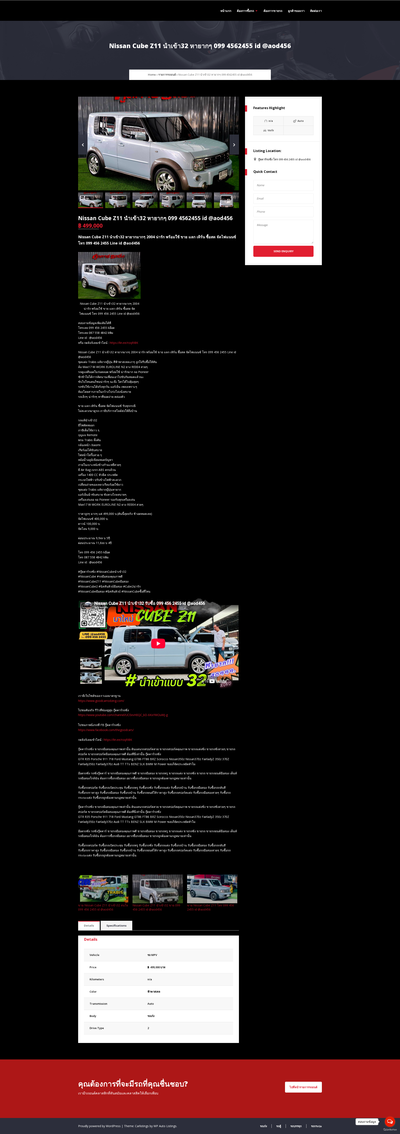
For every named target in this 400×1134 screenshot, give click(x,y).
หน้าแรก (225, 11)
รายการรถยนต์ (167, 74)
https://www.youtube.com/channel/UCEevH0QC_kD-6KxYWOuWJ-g (123, 715)
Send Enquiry (284, 251)
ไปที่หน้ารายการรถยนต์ (303, 1087)
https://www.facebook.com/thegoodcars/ (106, 730)
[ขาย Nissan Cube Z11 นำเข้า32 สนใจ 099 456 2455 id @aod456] (103, 889)
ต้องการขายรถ (273, 11)
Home (152, 74)
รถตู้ (278, 1126)
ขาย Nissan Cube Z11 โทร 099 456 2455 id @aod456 (210, 907)
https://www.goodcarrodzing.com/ (101, 701)
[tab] (89, 926)
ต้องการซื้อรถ (245, 11)
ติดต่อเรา (316, 11)
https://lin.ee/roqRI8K (124, 343)
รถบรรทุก (296, 1126)
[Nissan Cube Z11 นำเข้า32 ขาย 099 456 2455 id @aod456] (157, 889)
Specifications (116, 925)
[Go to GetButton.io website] (390, 1129)
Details (89, 925)
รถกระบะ (316, 1126)
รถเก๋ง (151, 1016)
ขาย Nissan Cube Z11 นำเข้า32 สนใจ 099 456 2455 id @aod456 (103, 907)
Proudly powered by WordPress (99, 1126)
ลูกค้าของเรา (296, 11)
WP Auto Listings (165, 1126)
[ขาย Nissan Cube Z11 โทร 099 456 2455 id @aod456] (212, 889)
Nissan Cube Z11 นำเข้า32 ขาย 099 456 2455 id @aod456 (156, 907)
